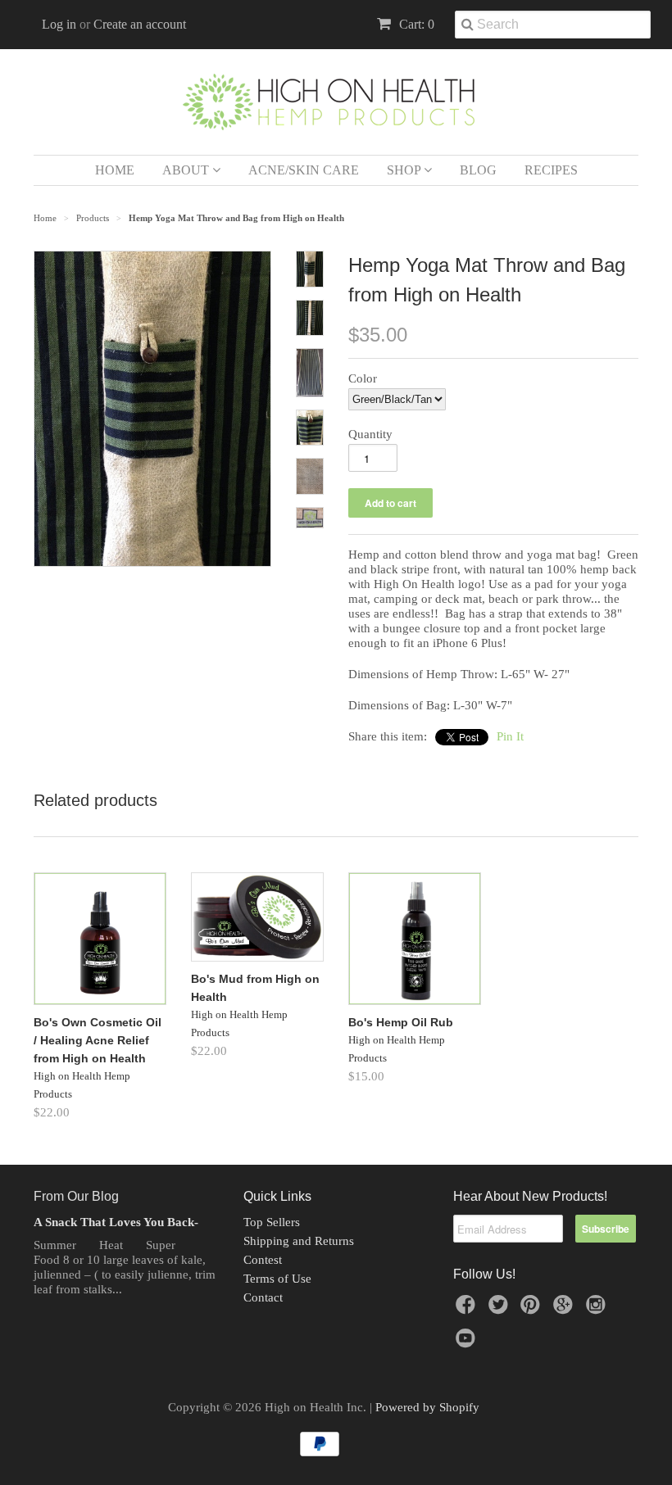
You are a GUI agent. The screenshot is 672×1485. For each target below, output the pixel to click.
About (187, 170)
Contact (263, 1297)
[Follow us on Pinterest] (532, 1309)
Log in (59, 24)
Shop (405, 170)
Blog (478, 170)
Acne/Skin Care (303, 170)
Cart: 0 (415, 24)
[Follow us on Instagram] (598, 1309)
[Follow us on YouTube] (468, 1343)
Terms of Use (277, 1278)
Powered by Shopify (427, 1407)
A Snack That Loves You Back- (116, 1222)
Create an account (139, 24)
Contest (262, 1259)
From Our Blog (76, 1196)
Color (362, 378)
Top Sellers (271, 1222)
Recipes (551, 170)
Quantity (370, 434)
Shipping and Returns (298, 1240)
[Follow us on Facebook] (468, 1309)
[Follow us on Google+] (565, 1309)
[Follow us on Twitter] (500, 1309)
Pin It (510, 736)
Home (114, 170)
